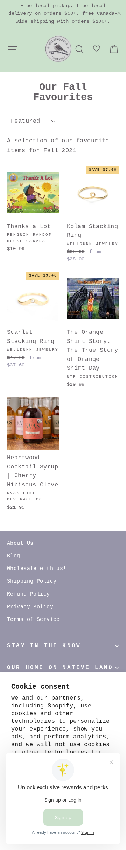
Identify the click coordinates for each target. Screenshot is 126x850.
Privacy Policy (30, 607)
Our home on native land (60, 667)
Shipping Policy (31, 581)
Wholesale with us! (36, 569)
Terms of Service (33, 620)
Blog (13, 556)
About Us (20, 543)
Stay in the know (44, 646)
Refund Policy (28, 594)
